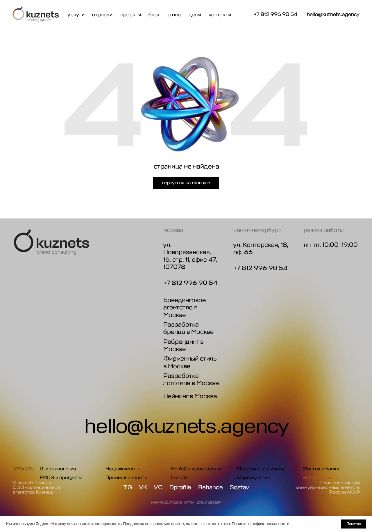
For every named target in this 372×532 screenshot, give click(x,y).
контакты (219, 14)
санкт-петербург (257, 230)
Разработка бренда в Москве (188, 328)
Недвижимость (122, 469)
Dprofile (180, 487)
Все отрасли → (320, 477)
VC (158, 487)
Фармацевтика (254, 477)
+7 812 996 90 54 (275, 14)
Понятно (353, 524)
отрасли (102, 14)
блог (154, 14)
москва (173, 230)
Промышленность (126, 477)
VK (143, 487)
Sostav (239, 487)
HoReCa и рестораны (196, 469)
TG (127, 487)
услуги (75, 14)
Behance (210, 487)
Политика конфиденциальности (260, 523)
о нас (173, 14)
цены (194, 14)
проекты (130, 14)
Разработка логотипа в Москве (191, 379)
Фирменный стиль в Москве (189, 362)
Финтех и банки (320, 469)
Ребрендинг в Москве (183, 345)
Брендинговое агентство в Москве (184, 307)
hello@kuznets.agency (333, 14)
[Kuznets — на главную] (35, 14)
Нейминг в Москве (190, 396)
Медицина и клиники (260, 469)
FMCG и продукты (60, 477)
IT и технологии (58, 469)
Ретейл (179, 477)
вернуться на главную (186, 183)
